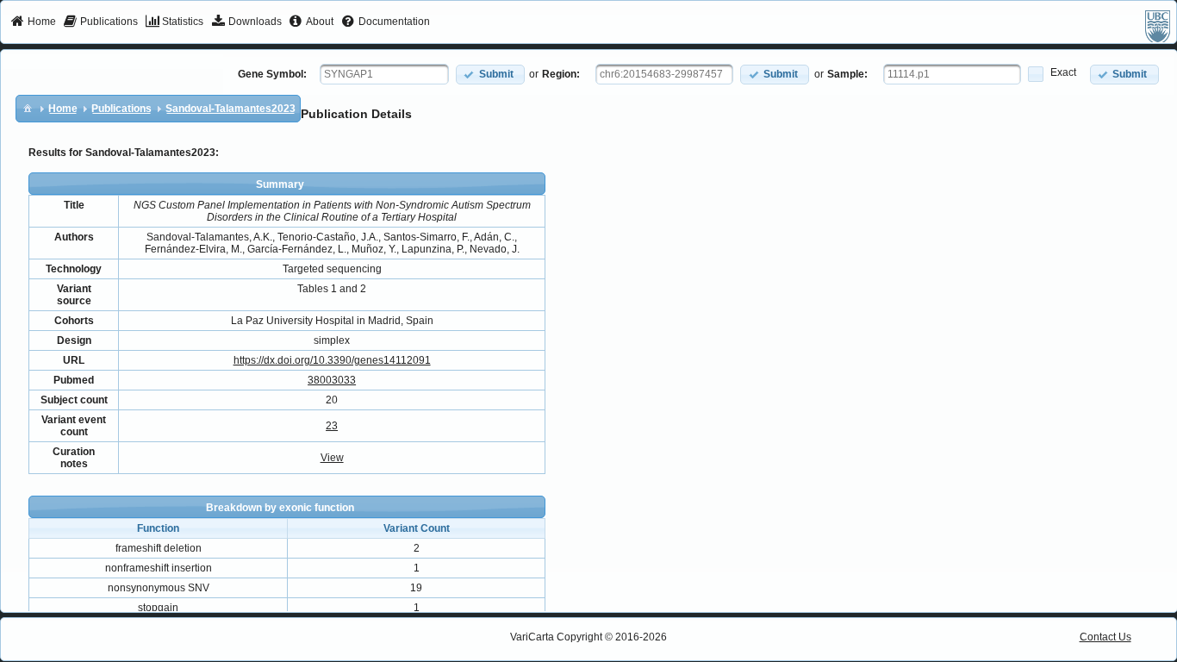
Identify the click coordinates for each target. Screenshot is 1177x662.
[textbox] (384, 74)
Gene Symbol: (272, 74)
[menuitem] (33, 22)
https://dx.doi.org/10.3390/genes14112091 (332, 360)
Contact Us (1105, 637)
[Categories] (27, 108)
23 (332, 426)
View (332, 458)
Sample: (847, 74)
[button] (490, 74)
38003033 (332, 380)
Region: (561, 74)
